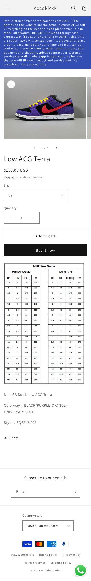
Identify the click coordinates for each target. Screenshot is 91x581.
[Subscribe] (74, 492)
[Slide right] (56, 148)
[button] (6, 8)
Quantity (10, 208)
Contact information (47, 570)
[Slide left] (34, 148)
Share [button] (14, 438)
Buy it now (45, 250)
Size (7, 185)
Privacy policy (71, 555)
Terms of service (35, 562)
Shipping (9, 177)
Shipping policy (61, 562)
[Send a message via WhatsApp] (80, 570)
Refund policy (48, 555)
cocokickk (27, 555)
